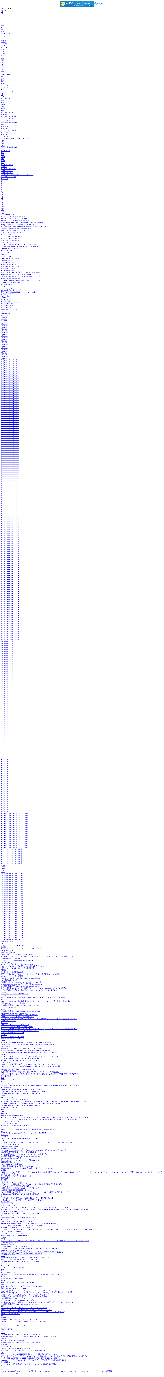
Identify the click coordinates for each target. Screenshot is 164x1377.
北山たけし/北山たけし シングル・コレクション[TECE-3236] (21, 978)
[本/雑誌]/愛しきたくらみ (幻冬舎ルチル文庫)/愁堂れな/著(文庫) (22, 1200)
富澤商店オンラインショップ (10, 310)
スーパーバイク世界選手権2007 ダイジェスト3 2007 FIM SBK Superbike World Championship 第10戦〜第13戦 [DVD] (39, 1029)
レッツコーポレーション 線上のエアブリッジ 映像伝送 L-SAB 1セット (24, 1091)
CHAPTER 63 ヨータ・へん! (10, 958)
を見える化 (4, 1023)
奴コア (3, 53)
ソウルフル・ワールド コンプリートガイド (15, 1325)
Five (2, 1068)
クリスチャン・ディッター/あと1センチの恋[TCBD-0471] (20, 1160)
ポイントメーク (6, 1219)
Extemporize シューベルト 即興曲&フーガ (14, 994)
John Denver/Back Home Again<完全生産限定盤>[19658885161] (21, 984)
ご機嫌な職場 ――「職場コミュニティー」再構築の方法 (20, 1188)
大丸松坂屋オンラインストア (10, 270)
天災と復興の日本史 (7, 1087)
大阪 (2, 100)
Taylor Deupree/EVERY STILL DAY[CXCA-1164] (16, 954)
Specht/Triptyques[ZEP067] (9, 1243)
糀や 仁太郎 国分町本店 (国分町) (12, 1212)
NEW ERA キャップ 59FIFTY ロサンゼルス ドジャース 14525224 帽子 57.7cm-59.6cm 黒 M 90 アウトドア (36, 1150)
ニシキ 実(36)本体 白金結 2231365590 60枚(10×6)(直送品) (20, 1058)
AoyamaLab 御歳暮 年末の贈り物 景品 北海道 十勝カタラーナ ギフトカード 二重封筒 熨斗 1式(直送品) (35, 1001)
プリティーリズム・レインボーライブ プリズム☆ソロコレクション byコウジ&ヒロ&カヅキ (32, 1056)
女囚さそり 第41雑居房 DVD (10, 1314)
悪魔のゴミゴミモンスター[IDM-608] (13, 1288)
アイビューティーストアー (10, 360)
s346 (2, 59)
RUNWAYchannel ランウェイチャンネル (14, 813)
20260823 (4, 10)
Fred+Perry (4, 1135)
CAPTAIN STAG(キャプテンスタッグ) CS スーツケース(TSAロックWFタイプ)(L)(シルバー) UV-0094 (34, 1208)
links (2, 140)
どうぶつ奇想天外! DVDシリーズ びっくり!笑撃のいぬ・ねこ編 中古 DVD (26, 1050)
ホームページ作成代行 (8, 116)
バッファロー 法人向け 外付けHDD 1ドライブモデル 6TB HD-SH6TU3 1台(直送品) (28, 1052)
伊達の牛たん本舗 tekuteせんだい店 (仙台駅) (15, 1227)
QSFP (2, 1306)
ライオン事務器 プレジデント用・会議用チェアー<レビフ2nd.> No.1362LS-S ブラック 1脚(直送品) (34, 988)
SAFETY (4, 1367)
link (2, 12)
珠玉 (2, 55)
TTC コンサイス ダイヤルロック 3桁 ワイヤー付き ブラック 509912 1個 (25, 1294)
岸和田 (3, 104)
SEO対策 (4, 114)
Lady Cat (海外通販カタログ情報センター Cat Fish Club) (19, 247)
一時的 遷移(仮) (6, 74)
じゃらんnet (5, 252)
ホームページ (5, 98)
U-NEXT (4, 311)
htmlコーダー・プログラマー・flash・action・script (17, 175)
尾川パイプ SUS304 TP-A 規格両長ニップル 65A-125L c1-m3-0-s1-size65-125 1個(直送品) (30, 1072)
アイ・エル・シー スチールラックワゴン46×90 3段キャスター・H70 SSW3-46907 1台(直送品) (32, 1252)
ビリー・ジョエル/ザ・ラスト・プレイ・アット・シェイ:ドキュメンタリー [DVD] (28, 1290)
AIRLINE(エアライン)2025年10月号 (13, 1340)
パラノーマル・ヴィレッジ (10, 1204)
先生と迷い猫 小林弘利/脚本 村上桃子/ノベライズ (17, 1176)
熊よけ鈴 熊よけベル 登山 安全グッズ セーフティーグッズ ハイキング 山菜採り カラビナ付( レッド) (35, 1192)
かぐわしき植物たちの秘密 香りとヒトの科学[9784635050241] (21, 1225)
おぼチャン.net (6, 45)
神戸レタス (4, 759)
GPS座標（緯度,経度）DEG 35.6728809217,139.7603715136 (20, 1334)
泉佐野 (3, 108)
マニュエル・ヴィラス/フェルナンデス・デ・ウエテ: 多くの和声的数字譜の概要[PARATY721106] (33, 1360)
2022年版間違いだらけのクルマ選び (13, 1298)
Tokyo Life (4, 324)
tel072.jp (3, 42)
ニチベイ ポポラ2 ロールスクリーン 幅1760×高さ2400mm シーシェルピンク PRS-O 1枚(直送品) (33, 1312)
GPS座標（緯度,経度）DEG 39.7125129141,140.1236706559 (20, 1005)
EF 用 (2, 1140)
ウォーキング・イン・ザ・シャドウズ (14, 1233)
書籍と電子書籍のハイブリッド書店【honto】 (16, 274)
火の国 (3, 1280)
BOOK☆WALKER (7, 304)
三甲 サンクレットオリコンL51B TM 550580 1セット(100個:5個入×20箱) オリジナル (29, 1354)
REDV (3, 1323)
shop (2, 82)
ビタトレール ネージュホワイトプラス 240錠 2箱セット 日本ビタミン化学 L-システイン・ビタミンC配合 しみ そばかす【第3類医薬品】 (47, 1229)
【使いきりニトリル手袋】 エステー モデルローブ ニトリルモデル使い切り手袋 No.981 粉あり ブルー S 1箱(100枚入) (40, 1074)
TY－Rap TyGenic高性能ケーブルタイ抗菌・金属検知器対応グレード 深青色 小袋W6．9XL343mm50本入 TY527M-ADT (41, 1085)
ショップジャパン (7, 315)
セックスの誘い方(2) (8, 1206)
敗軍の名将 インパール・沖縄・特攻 (13, 1003)
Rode (2, 1269)
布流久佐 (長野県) (7, 1329)
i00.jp (2, 80)
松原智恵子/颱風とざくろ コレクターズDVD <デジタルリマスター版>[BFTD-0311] (28, 1336)
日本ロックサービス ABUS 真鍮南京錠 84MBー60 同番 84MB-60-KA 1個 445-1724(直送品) (31, 1066)
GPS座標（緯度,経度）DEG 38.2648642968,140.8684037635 (20, 1156)
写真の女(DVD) (6, 1346)
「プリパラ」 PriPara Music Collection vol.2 (15, 1025)
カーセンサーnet (6, 250)
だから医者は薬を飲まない (10, 980)
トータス (4, 1327)
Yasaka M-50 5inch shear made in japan (13, 215)
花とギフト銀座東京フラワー (10, 939)
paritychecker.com (6, 35)
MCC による (5, 1083)
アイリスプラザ (6, 235)
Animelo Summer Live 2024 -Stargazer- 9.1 (14, 1013)
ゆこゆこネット (6, 256)
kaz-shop (3, 992)
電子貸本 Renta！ (7, 284)
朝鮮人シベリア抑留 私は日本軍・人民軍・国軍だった (19, 1015)
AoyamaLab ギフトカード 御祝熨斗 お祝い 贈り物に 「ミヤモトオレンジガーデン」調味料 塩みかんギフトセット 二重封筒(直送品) (45, 1241)
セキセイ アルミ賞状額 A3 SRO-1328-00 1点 (15, 1348)
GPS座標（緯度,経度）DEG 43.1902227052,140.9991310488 (20, 1261)
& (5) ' (3, 1131)
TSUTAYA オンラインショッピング (13, 233)
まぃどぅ (4, 31)
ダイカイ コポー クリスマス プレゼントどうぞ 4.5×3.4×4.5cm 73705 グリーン (26, 1133)
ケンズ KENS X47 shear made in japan (13, 217)
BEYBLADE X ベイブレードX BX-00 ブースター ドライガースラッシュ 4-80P (27, 1168)
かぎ (2, 15)
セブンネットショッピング (10, 241)
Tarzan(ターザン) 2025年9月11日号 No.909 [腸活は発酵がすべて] (22, 966)
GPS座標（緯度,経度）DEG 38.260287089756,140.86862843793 (21, 1105)
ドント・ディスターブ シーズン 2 (12, 1182)
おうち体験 (4, 1136)
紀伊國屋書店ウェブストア (10, 258)
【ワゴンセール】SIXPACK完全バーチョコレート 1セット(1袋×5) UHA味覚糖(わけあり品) (31, 1184)
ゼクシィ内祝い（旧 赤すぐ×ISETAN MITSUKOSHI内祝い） (22, 272)
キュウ (3, 27)
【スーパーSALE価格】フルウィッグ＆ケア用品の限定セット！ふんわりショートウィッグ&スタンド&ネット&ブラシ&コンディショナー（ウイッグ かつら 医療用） (57, 1371)
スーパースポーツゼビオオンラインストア (15, 237)
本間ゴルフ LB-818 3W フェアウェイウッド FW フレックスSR (22, 1259)
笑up (2, 76)
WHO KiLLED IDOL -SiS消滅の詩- (12, 1164)
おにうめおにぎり (7, 951)
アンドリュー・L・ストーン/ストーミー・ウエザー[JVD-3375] (22, 949)
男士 (2, 1109)
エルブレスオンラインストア (10, 302)
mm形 (3, 1111)
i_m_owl (3, 64)
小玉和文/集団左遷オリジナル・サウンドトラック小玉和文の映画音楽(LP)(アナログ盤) (30, 974)
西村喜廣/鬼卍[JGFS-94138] (10, 1146)
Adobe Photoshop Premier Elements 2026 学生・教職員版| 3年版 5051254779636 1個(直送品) (30, 1223)
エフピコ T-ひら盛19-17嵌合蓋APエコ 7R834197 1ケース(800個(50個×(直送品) (27, 1042)
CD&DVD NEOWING (8, 288)
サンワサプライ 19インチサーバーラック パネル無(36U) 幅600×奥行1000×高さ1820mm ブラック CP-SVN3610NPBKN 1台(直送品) (44, 1210)
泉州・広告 (4, 126)
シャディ (4, 286)
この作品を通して (7, 1046)
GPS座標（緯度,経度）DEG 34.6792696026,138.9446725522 (20, 1342)
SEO (2, 96)
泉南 (2, 110)
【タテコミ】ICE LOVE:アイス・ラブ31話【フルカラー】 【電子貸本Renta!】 (27, 1198)
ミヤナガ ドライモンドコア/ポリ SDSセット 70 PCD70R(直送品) (22, 1089)
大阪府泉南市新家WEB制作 (10, 122)
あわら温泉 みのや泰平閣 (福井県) (12, 1278)
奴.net (2, 51)
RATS (3, 1316)
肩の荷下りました (7, 1097)
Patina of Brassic (6, 962)
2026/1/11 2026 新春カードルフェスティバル (15, 138)
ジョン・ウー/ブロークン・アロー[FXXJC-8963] (17, 964)
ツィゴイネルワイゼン (8, 1215)
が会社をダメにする (7, 1079)
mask (2, 71)
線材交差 (4, 1170)
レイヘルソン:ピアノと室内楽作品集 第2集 (15, 1186)
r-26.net (3, 36)
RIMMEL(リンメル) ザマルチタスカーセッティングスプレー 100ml (23, 1321)
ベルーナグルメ (6, 296)
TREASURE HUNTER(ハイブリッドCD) (14, 1246)
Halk (2, 1366)
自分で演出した (6, 1362)
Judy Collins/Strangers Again (14, 1039)
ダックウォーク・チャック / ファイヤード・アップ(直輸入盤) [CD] (23, 1350)
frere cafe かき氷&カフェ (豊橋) (11, 1158)
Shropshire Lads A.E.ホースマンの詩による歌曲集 (17, 1027)
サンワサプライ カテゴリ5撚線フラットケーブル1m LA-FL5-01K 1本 (24, 1308)
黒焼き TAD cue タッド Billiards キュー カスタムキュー (19, 225)
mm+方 (3, 1040)
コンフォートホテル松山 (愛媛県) (12, 976)
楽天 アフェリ (6, 89)
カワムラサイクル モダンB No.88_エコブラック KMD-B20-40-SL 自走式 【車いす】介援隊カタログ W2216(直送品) (39, 1119)
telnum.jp (3, 40)
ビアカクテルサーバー (8, 1021)
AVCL (3, 999)
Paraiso (3, 1054)
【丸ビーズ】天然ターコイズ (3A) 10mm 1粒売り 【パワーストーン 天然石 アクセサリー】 (31, 1103)
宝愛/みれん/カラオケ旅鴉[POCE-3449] (14, 1125)
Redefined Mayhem (7, 1202)
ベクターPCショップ (8, 268)
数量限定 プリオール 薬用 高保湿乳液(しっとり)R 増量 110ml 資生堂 (24, 1296)
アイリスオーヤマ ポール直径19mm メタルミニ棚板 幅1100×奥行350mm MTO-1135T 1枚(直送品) (33, 997)
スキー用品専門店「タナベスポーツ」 (14, 873)
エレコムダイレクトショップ (10, 290)
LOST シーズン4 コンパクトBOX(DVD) (14, 1099)
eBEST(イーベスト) (7, 262)
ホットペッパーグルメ (8, 264)
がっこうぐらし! (6, 1062)
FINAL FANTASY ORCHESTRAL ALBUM (15, 945)
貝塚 (2, 106)
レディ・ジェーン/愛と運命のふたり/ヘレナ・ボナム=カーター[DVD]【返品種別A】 (29, 1364)
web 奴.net (4, 47)
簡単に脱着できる (7, 941)
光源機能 (4, 970)
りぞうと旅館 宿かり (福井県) (11, 1231)
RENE (3, 1276)
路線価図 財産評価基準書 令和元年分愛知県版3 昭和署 (19, 1152)
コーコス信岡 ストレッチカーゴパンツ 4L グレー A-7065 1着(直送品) (24, 1154)
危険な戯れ (4, 1344)
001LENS (4, 317)
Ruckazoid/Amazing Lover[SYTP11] (12, 1148)
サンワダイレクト (7, 308)
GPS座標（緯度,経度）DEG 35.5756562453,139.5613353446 (20, 1093)
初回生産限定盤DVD (8, 1162)
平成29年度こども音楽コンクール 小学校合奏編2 (17, 1282)
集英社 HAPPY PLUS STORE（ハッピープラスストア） (19, 292)
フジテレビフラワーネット (10, 294)
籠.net (2, 49)
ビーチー (4, 1035)
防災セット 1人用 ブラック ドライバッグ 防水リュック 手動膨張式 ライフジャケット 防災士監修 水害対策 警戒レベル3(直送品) (44, 1356)
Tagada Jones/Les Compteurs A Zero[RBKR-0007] (16, 1221)
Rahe (2, 1263)
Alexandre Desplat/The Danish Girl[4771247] (14, 1250)
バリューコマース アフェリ (10, 91)
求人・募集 (4, 132)
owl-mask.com (5, 33)
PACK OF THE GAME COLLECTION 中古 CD (16, 1190)
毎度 (2, 124)
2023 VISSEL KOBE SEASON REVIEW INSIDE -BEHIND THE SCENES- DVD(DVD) (29, 1248)
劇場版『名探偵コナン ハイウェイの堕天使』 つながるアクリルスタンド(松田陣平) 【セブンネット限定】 (37, 1292)
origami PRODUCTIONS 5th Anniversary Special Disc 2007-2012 (21, 1138)
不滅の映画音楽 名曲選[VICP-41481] (13, 1115)
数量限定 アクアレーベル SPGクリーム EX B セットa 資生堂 (21, 982)
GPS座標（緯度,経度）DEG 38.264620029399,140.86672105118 (21, 1254)
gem (2, 66)
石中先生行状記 (6, 1317)
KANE (3, 1239)
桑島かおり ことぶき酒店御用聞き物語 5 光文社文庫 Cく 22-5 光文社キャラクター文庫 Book (32, 1275)
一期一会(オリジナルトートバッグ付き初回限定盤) (18, 968)
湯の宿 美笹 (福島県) (8, 952)
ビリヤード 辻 (5, 136)
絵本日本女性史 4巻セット (10, 1273)
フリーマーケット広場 (8, 130)
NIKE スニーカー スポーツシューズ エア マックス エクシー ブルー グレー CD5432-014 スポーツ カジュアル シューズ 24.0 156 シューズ (47, 1117)
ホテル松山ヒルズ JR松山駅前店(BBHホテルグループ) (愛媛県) (22, 1048)
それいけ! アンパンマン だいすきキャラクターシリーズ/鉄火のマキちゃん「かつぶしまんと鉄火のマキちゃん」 (39, 1019)
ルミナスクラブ (6, 300)
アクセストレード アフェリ (10, 85)
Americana (4, 1113)
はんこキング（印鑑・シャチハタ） (13, 1121)
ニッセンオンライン (7, 243)
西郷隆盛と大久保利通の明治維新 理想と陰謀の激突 (18, 1217)
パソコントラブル (7, 120)
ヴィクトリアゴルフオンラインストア (14, 239)
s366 (2, 60)
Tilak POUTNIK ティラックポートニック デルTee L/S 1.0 (20, 1031)
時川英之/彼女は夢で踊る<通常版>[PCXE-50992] (17, 1166)
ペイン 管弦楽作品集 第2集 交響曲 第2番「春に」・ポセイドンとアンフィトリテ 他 (29, 990)
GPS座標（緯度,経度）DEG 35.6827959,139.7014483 (18, 1070)
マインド (4, 29)
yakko (2, 62)
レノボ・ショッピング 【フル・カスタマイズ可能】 (19, 245)
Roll (2, 1271)
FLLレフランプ (6, 1076)
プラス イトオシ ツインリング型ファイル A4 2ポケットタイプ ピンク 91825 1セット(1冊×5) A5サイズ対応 (36, 1142)
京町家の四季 (5, 1178)
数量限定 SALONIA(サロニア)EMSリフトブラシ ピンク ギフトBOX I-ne (25, 1257)
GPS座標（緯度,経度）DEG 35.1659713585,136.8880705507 (20, 986)
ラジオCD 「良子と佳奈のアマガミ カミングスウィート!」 (21, 1319)
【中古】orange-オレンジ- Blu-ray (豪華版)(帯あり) (17, 1017)
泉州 (2, 102)
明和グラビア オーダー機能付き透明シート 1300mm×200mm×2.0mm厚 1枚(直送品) (28, 1129)
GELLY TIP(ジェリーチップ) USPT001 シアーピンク (18, 1300)
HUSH (3, 1369)
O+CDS (3, 947)
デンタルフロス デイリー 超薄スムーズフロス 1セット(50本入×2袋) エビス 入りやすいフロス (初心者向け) (37, 1302)
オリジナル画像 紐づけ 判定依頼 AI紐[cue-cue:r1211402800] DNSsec (23, 227)
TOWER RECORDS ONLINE (10, 282)
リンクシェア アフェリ (9, 87)
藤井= (3, 1196)
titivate (3, 865)
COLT (3, 1333)
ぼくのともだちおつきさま (10, 1123)
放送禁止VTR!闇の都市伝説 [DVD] (12, 1033)
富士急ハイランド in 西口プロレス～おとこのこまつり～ (20, 1060)
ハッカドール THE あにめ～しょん (12, 1007)
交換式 (3, 1095)
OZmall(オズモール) (7, 260)
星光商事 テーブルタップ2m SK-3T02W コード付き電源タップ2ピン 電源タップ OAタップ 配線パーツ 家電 (37, 956)
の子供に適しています (8, 1244)
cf (1, 72)
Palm (2, 1352)
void (2, 943)
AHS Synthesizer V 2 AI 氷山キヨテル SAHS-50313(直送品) (20, 1194)
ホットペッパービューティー (10, 278)
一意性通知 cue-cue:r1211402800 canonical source (16, 229)
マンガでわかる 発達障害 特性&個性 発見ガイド (17, 960)
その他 (3, 1009)
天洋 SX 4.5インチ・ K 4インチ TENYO (14, 219)
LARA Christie (5, 313)
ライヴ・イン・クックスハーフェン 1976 (14, 1373)
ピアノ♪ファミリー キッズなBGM (12, 1267)
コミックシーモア (7, 306)
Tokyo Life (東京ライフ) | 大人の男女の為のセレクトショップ (21, 276)
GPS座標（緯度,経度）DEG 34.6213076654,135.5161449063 (20, 1214)
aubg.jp (3, 78)
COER (3, 1331)
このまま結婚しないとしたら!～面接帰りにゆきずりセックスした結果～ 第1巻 (27, 1044)
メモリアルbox (6, 1265)
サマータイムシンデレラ (9, 1107)
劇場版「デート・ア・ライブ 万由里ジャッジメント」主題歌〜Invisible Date (26, 1310)
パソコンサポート (7, 118)
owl (2, 67)
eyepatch (3, 1237)
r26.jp (2, 38)
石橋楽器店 (4, 254)
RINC (2, 1284)
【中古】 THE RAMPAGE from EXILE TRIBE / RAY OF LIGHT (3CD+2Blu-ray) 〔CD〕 (30, 1358)
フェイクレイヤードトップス (10, 1144)
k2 (1, 57)
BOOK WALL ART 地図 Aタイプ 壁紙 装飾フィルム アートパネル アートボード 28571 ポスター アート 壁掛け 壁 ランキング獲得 (44, 1101)
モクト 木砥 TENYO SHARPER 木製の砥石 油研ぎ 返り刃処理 (22, 223)
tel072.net (4, 43)
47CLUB (3, 298)
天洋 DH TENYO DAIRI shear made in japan (15, 221)
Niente (3, 1256)
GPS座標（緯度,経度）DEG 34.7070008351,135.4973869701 (20, 1011)
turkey (3, 69)
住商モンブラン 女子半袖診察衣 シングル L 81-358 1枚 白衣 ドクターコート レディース (30, 1064)
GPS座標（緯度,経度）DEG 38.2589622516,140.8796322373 (20, 1304)
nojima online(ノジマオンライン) (11, 248)
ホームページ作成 (7, 112)
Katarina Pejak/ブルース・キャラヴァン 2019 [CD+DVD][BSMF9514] (23, 1286)
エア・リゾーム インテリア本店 (11, 849)
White (2, 1078)
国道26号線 (4, 128)
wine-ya (3, 1338)
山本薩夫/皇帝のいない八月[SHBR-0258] (14, 1235)
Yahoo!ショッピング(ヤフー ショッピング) (15, 231)
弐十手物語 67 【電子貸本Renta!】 (12, 972)
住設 (2, 25)
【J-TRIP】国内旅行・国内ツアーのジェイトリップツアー (20, 280)
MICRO (3, 995)
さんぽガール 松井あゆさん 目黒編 (12, 1037)
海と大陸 (4, 1180)
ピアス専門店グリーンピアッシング (13, 266)
